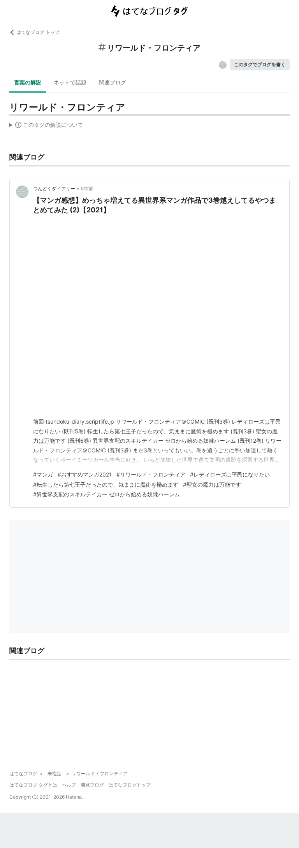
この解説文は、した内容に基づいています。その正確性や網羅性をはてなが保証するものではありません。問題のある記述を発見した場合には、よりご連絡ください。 (46, 126)
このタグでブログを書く (259, 64)
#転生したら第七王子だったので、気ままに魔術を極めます (105, 484)
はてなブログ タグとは (33, 785)
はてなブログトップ (130, 785)
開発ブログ (92, 785)
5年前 (87, 188)
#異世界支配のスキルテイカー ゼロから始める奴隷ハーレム (106, 494)
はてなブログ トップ (38, 32)
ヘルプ (69, 785)
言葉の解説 (27, 82)
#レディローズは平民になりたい (230, 474)
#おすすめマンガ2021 (85, 474)
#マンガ (43, 474)
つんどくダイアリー (54, 188)
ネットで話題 (70, 82)
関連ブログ (112, 82)
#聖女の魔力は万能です (212, 484)
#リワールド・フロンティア (150, 474)
